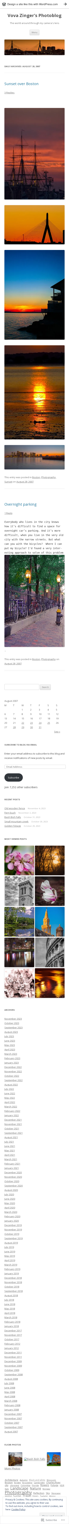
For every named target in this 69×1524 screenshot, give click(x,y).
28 (14, 727)
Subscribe (13, 777)
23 (31, 722)
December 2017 (13, 1330)
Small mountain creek (16, 821)
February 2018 (12, 1321)
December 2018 (13, 1278)
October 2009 (11, 1370)
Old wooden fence (14, 808)
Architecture (11, 1480)
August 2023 (11, 1032)
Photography (48, 477)
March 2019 (10, 1264)
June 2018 (9, 1304)
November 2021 (13, 1124)
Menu (34, 32)
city (6, 1485)
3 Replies (9, 92)
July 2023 (9, 1036)
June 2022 (9, 1093)
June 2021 (9, 1146)
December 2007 (13, 1414)
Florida (35, 1485)
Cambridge (39, 1482)
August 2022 (11, 1084)
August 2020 (11, 1190)
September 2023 (13, 1027)
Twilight (44, 1496)
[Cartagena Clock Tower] (50, 922)
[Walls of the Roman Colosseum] (50, 953)
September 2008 (13, 1374)
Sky (48, 1493)
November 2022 (13, 1071)
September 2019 (13, 1238)
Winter (52, 1496)
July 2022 (9, 1089)
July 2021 (9, 1141)
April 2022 (9, 1102)
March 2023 (10, 1054)
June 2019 (9, 1251)
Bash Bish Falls (12, 817)
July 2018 (9, 1299)
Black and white (37, 1480)
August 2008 (11, 1379)
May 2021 (9, 1150)
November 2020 (13, 1177)
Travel (26, 1496)
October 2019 (11, 1234)
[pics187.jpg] (34, 646)
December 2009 (13, 1361)
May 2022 (9, 1097)
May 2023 (9, 1045)
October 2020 (11, 1181)
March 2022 (10, 1106)
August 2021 (11, 1137)
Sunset (8, 481)
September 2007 (13, 1427)
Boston (36, 477)
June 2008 (9, 1387)
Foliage (54, 1485)
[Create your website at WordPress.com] (34, 4)
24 (40, 722)
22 (23, 722)
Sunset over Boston (21, 83)
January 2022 (11, 1115)
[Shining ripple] (50, 983)
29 (23, 727)
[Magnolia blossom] (50, 891)
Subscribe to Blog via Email (20, 744)
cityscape (14, 1485)
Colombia (25, 1485)
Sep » (57, 731)
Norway (46, 1488)
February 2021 (12, 1163)
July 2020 (9, 1194)
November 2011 (13, 1357)
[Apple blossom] (19, 861)
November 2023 (13, 1018)
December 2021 (13, 1119)
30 (31, 727)
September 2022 (13, 1080)
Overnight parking (20, 504)
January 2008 (11, 1409)
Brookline (27, 1482)
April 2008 (9, 1396)
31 (40, 727)
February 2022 (12, 1111)
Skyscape (56, 1493)
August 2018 (11, 1295)
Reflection (38, 1493)
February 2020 (12, 1216)
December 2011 (13, 1352)
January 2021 (11, 1168)
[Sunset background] (50, 861)
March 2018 (10, 1317)
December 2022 (13, 1067)
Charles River (53, 1482)
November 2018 (13, 1282)
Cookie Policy (18, 1509)
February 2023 (12, 1058)
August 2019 (11, 1242)
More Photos (12, 1468)
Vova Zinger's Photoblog (34, 15)
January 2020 (11, 1220)
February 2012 (12, 1343)
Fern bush (10, 812)
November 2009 (13, 1365)
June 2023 (9, 1040)
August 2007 (11, 1431)
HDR (62, 1485)
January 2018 (11, 1326)
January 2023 (11, 1062)
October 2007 (11, 1422)
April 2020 (9, 1207)
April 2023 (9, 1049)
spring (8, 1496)
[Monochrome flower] (19, 983)
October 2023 (11, 1023)
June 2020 (9, 1198)
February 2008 (12, 1405)
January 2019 (11, 1273)
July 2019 (9, 1247)
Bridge (17, 1482)
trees (35, 1496)
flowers (44, 1485)
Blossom (51, 1480)
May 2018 (9, 1308)
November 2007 (13, 1418)
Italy (7, 1488)
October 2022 (11, 1075)
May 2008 (9, 1392)
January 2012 (11, 1348)
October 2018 (11, 1286)
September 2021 (13, 1133)
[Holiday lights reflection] (19, 953)
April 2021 (9, 1155)
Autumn (24, 1480)
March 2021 (10, 1159)
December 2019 (13, 1225)
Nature (35, 1488)
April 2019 (9, 1260)
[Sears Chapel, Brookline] (19, 891)
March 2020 (10, 1212)
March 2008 (10, 1400)
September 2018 (13, 1291)
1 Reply (8, 513)
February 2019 (12, 1269)
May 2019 (9, 1256)
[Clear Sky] (19, 922)
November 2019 (13, 1229)
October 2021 (11, 1128)
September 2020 (13, 1185)
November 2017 (13, 1335)
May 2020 (9, 1203)
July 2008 (9, 1383)
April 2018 (9, 1313)
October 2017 (11, 1339)
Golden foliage (12, 826)
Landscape (19, 1488)
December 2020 (13, 1172)
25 (48, 722)
